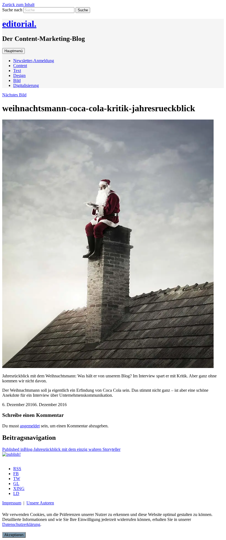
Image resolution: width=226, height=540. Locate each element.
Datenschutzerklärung (21, 524)
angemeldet (30, 425)
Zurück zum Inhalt (18, 4)
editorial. (19, 24)
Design (19, 75)
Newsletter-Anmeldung (33, 60)
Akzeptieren (13, 535)
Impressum (11, 503)
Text (17, 70)
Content (20, 65)
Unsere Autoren (40, 503)
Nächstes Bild (14, 94)
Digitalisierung (26, 85)
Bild (17, 80)
